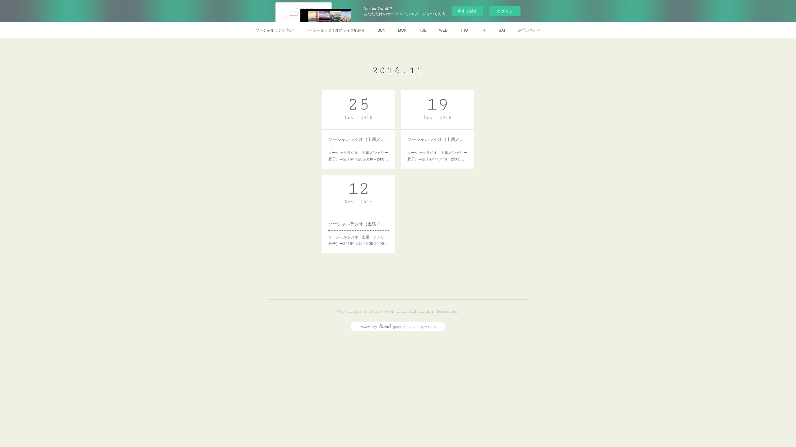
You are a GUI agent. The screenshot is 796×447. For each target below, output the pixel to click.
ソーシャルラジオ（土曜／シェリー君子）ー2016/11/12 (358, 223)
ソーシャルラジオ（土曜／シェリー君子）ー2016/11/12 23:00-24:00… (358, 240)
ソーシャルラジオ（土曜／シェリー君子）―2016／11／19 (437, 139)
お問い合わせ (529, 30)
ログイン (505, 11)
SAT (502, 30)
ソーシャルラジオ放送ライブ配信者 (335, 30)
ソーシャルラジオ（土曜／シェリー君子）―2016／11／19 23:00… (437, 156)
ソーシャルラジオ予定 (274, 30)
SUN (381, 30)
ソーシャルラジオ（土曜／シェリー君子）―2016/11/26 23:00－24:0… (358, 156)
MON (402, 30)
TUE (423, 30)
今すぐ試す (467, 11)
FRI (483, 30)
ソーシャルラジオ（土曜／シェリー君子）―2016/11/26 (358, 139)
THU (464, 30)
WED (443, 30)
